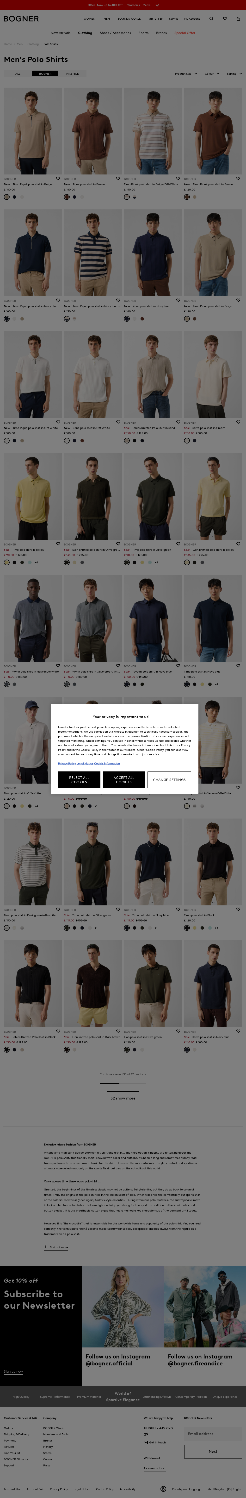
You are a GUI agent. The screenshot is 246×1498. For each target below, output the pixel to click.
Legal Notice (85, 763)
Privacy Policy (67, 763)
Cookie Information (107, 763)
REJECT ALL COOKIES (79, 779)
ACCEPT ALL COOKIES (124, 779)
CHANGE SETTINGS (169, 780)
